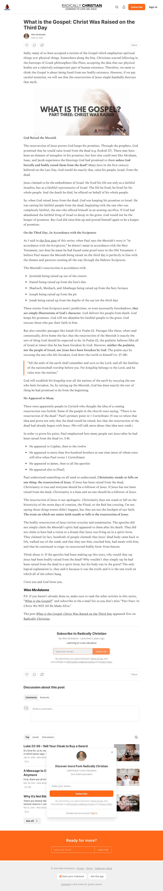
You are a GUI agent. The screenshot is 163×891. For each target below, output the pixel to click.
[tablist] (37, 697)
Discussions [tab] (48, 737)
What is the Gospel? (38, 601)
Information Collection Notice (81, 804)
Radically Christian (37, 619)
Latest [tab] (35, 737)
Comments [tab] (31, 697)
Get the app (97, 876)
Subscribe (137, 7)
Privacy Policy (105, 804)
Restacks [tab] (44, 697)
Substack (66, 884)
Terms (89, 868)
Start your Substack (73, 876)
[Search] (117, 7)
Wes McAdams (38, 35)
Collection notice (103, 868)
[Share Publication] (124, 7)
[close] (112, 752)
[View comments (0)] (34, 45)
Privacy (80, 868)
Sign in (153, 7)
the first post (48, 240)
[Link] (19, 589)
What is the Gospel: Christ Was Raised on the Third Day (74, 614)
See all (30, 820)
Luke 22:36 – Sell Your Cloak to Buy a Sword (56, 746)
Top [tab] (27, 737)
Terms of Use (97, 800)
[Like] (27, 45)
